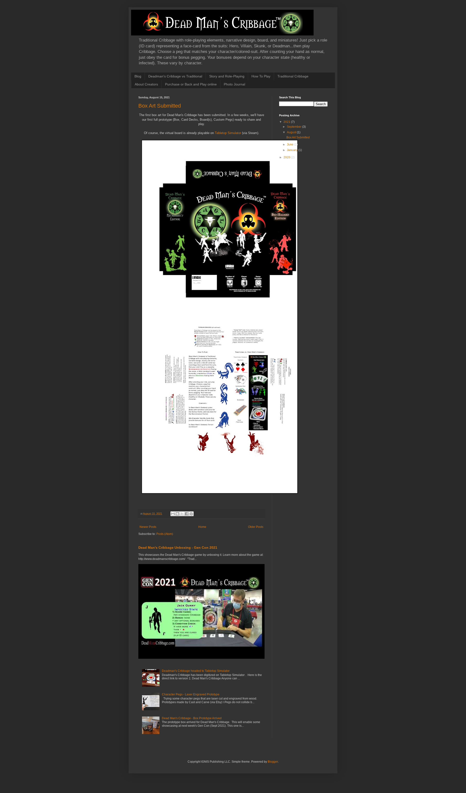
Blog (137, 76)
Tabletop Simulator (228, 133)
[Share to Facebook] (186, 513)
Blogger (273, 761)
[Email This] (172, 513)
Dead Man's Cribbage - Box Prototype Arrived (192, 718)
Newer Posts (148, 527)
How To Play (260, 76)
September (294, 126)
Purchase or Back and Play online (191, 84)
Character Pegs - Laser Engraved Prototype (190, 694)
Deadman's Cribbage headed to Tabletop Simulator (196, 671)
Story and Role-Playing (226, 76)
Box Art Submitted (159, 106)
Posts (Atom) (164, 534)
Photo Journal (234, 84)
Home (202, 527)
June (290, 144)
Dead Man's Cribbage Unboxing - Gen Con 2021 (177, 547)
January (292, 150)
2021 (287, 122)
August (292, 132)
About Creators (146, 84)
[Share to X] (182, 513)
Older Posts (255, 527)
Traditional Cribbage (292, 76)
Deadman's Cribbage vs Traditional (175, 76)
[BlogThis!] (177, 513)
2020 (287, 157)
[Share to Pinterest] (191, 513)
